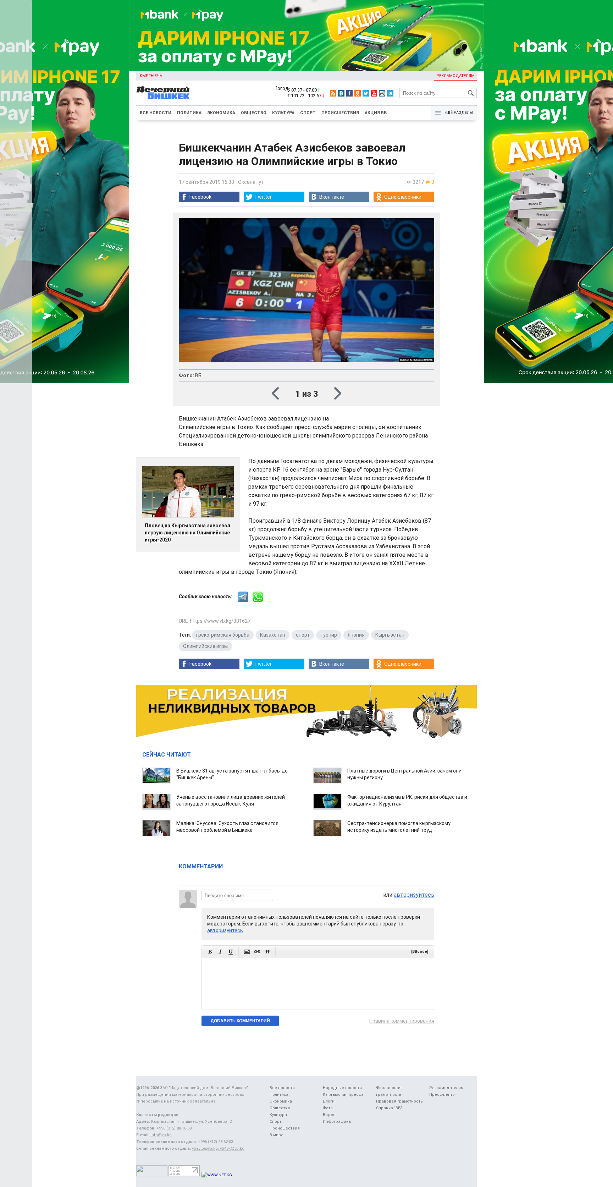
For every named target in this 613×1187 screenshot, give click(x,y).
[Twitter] (366, 93)
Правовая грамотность (399, 1101)
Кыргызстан (389, 635)
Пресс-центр (442, 1094)
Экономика (221, 112)
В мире (276, 1135)
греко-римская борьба (222, 635)
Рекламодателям (455, 75)
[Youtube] (374, 93)
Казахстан (272, 635)
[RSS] (333, 93)
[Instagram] (382, 93)
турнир (328, 635)
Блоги (329, 1101)
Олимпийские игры (205, 646)
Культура (283, 112)
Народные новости (342, 1088)
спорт (303, 635)
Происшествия (340, 112)
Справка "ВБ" (389, 1108)
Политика (189, 112)
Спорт (308, 112)
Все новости (155, 112)
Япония (356, 635)
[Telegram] (390, 93)
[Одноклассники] (357, 93)
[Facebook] (349, 93)
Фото (328, 1108)
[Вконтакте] (341, 93)
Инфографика (337, 1121)
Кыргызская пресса (343, 1094)
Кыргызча (151, 75)
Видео (329, 1114)
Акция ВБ (376, 112)
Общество (253, 112)
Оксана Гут (251, 182)
